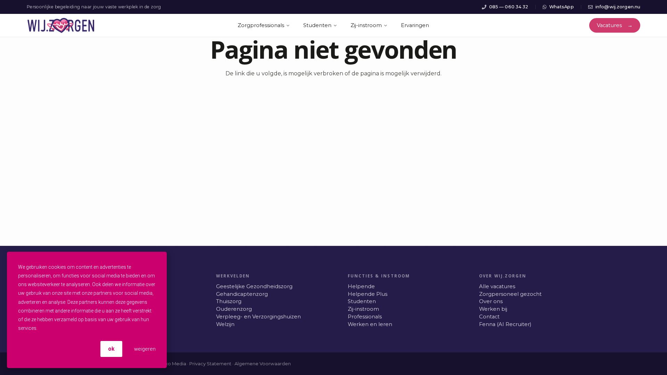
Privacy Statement (210, 363)
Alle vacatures (497, 286)
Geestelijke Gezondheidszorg (254, 286)
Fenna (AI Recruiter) (505, 324)
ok (111, 348)
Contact (489, 317)
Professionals (365, 317)
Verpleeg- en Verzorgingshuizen (258, 317)
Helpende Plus (367, 294)
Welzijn (225, 324)
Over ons (491, 301)
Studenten (362, 301)
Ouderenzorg (234, 309)
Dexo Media (172, 363)
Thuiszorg (228, 301)
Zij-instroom (363, 309)
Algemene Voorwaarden (262, 363)
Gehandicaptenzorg (242, 294)
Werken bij (493, 309)
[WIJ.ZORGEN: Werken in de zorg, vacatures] (61, 25)
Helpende (361, 286)
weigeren (144, 349)
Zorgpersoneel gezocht (510, 294)
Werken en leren (370, 324)
